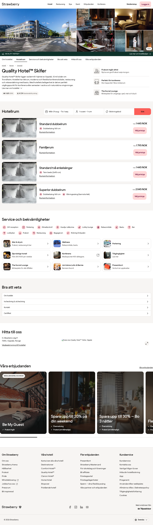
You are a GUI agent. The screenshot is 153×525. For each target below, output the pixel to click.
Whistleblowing (9, 480)
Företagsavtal (86, 476)
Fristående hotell (48, 487)
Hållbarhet (6, 468)
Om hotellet (7, 59)
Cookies (123, 495)
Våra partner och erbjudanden (93, 487)
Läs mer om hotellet (10, 88)
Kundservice (125, 461)
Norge (11, 66)
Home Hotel (46, 480)
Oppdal (19, 66)
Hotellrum (20, 59)
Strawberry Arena (9, 464)
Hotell (4, 66)
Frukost (5, 472)
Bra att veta (62, 59)
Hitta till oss (76, 59)
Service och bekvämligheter (41, 59)
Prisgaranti (124, 480)
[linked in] (81, 507)
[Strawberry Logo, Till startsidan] (10, 4)
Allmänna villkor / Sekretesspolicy (134, 487)
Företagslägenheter (89, 480)
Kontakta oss (125, 464)
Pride (4, 476)
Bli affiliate (84, 472)
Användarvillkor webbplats (131, 484)
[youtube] (87, 507)
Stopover (45, 484)
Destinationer (47, 464)
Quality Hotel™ (47, 472)
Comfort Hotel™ (48, 468)
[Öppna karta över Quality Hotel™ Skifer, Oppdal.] (146, 343)
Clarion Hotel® (47, 476)
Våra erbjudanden (93, 59)
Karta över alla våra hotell (52, 461)
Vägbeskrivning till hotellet (14, 345)
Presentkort (85, 461)
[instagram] (75, 507)
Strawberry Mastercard (90, 464)
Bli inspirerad (8, 491)
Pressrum (6, 487)
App (121, 476)
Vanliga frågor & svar (129, 468)
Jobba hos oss (8, 484)
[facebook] (70, 507)
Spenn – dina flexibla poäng (92, 484)
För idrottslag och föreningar (93, 468)
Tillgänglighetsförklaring (131, 491)
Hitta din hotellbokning (130, 472)
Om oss (5, 461)
